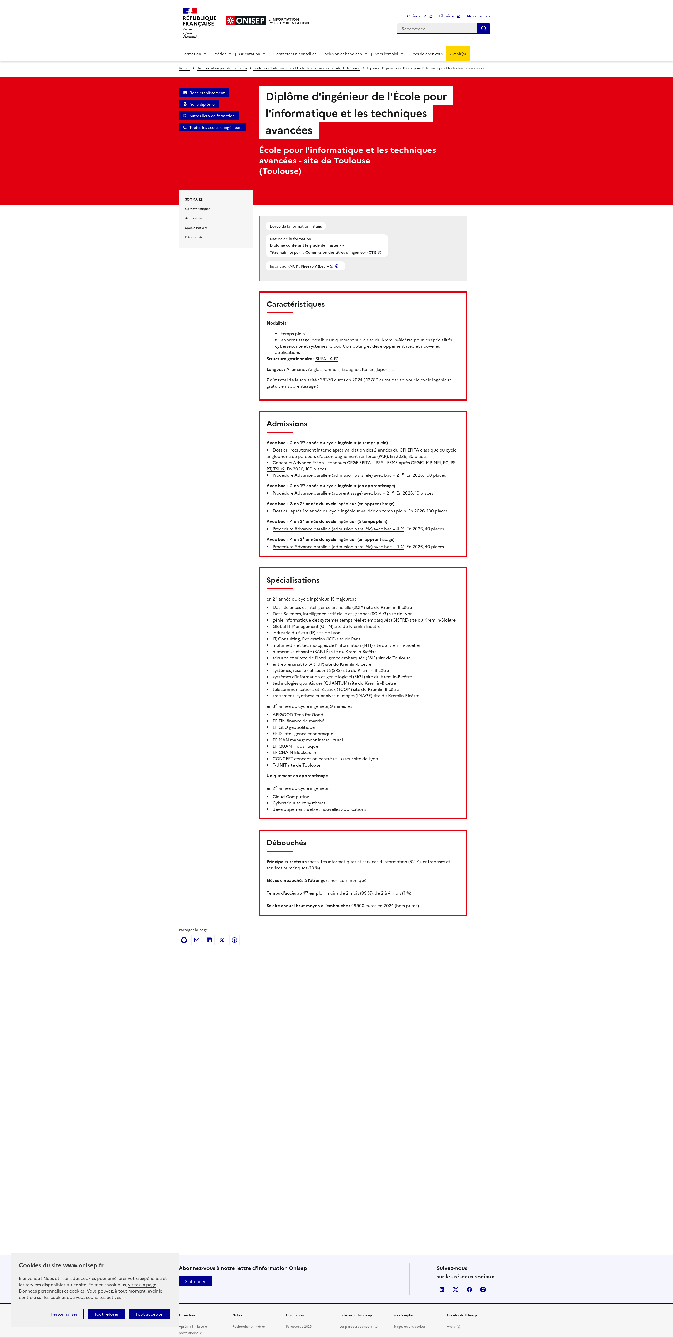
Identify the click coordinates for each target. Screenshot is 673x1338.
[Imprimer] (184, 940)
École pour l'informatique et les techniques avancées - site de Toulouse (306, 67)
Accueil (184, 67)
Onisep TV (417, 15)
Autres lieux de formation (212, 115)
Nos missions (478, 15)
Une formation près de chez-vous (222, 67)
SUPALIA (324, 358)
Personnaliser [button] (64, 1314)
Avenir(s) (458, 53)
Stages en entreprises (409, 1326)
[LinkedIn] (209, 940)
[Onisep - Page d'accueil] (246, 20)
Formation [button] (191, 53)
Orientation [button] (249, 53)
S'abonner (195, 1281)
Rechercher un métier (248, 1326)
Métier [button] (220, 53)
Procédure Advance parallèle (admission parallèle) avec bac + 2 (336, 475)
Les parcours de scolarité (359, 1326)
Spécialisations (196, 227)
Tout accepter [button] (149, 1314)
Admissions (193, 218)
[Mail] (196, 940)
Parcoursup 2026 (299, 1326)
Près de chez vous (427, 53)
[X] (222, 940)
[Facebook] (234, 940)
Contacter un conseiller (294, 53)
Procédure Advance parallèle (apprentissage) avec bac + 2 (331, 493)
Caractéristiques (197, 208)
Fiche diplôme (202, 104)
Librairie (447, 15)
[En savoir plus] (342, 245)
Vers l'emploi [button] (386, 53)
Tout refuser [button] (106, 1314)
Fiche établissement (207, 92)
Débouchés (193, 237)
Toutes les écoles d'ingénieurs (215, 127)
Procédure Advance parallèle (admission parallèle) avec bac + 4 (336, 528)
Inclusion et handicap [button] (342, 53)
